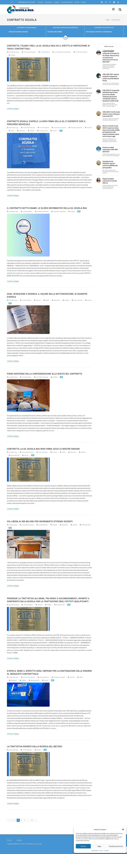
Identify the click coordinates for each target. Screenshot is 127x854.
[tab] (109, 46)
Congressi (56, 2)
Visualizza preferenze (116, 846)
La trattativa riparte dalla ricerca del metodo (34, 746)
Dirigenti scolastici (76, 127)
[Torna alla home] (12, 2)
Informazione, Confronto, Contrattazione (99, 32)
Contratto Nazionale (26, 27)
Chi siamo (40, 2)
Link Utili (76, 2)
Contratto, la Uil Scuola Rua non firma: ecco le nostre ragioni (43, 449)
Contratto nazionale (60, 127)
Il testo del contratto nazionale (18, 32)
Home (107, 19)
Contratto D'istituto (104, 27)
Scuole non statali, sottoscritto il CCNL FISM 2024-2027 (110, 149)
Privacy (101, 850)
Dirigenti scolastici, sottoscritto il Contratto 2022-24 (109, 181)
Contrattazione (45, 52)
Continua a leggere (13, 108)
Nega (99, 846)
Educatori (22, 131)
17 (32, 820)
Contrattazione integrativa (63, 52)
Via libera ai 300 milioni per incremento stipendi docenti (40, 521)
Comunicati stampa (30, 52)
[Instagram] (114, 2)
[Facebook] (110, 2)
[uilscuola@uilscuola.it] (102, 2)
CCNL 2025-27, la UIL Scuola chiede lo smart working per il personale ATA (111, 114)
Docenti (89, 127)
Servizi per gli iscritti (67, 2)
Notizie (13, 55)
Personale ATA (43, 131)
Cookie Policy (94, 850)
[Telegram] (106, 2)
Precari (55, 131)
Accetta (83, 846)
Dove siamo (48, 2)
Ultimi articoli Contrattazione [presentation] (109, 47)
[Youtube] (118, 2)
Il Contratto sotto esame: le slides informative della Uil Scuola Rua (47, 208)
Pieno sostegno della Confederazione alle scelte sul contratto (44, 374)
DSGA (12, 131)
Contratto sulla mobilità (54, 32)
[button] (123, 829)
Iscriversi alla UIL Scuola (26, 2)
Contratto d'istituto (81, 52)
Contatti (106, 850)
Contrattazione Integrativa (65, 27)
